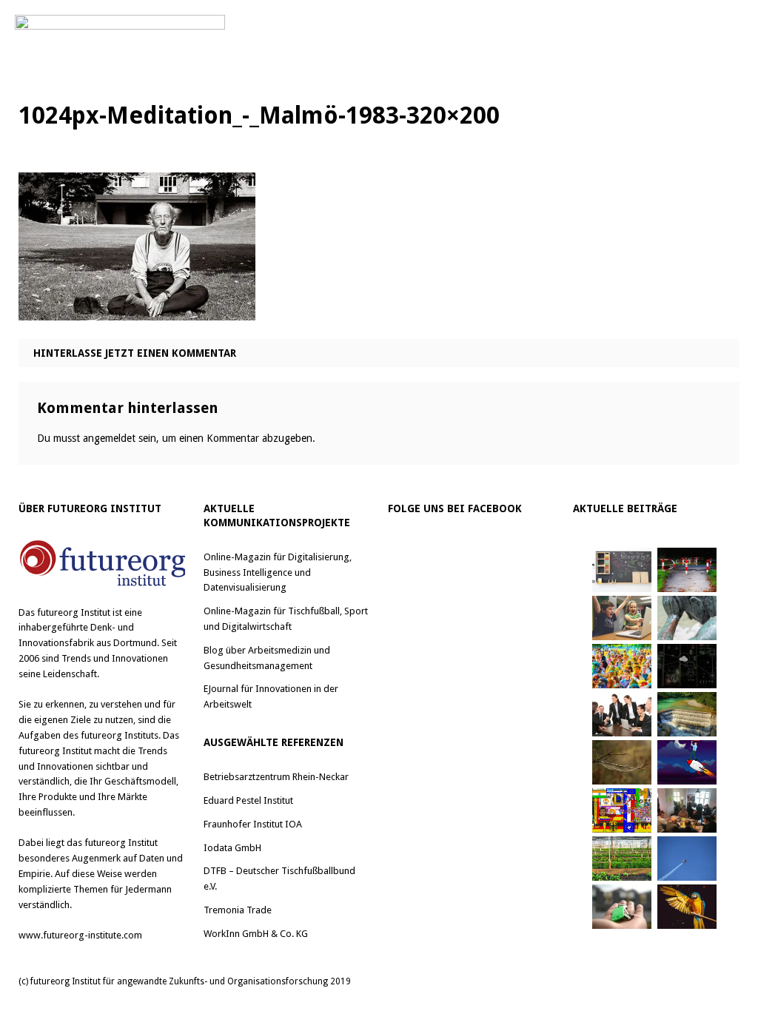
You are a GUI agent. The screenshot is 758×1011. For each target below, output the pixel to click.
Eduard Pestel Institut (248, 800)
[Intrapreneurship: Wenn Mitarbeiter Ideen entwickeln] (687, 762)
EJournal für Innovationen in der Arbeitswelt (271, 696)
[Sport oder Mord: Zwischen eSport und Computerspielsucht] (621, 618)
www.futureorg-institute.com (80, 935)
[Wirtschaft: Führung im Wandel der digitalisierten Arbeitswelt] (687, 858)
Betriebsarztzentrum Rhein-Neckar (276, 776)
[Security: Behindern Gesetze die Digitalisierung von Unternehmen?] (687, 570)
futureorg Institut (73, 612)
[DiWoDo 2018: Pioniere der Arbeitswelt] (687, 810)
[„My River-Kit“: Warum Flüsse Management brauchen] (687, 714)
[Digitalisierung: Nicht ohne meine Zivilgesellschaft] (621, 666)
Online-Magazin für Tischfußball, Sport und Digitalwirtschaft (286, 618)
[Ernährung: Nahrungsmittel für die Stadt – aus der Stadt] (621, 858)
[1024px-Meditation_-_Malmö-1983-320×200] (137, 309)
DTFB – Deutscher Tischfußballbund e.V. (279, 878)
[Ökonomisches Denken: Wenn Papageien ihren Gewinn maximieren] (687, 906)
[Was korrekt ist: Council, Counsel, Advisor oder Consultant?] (621, 714)
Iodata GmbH (232, 847)
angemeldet (109, 438)
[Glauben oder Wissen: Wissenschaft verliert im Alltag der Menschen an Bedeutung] (687, 618)
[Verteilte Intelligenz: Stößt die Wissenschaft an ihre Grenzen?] (687, 666)
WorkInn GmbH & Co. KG (256, 933)
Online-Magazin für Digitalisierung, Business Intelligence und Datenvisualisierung (278, 572)
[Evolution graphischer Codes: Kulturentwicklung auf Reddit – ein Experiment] (621, 810)
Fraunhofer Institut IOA (253, 824)
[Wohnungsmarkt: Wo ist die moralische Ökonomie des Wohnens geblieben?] (621, 906)
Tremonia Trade (238, 910)
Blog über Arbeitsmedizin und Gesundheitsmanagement (267, 658)
